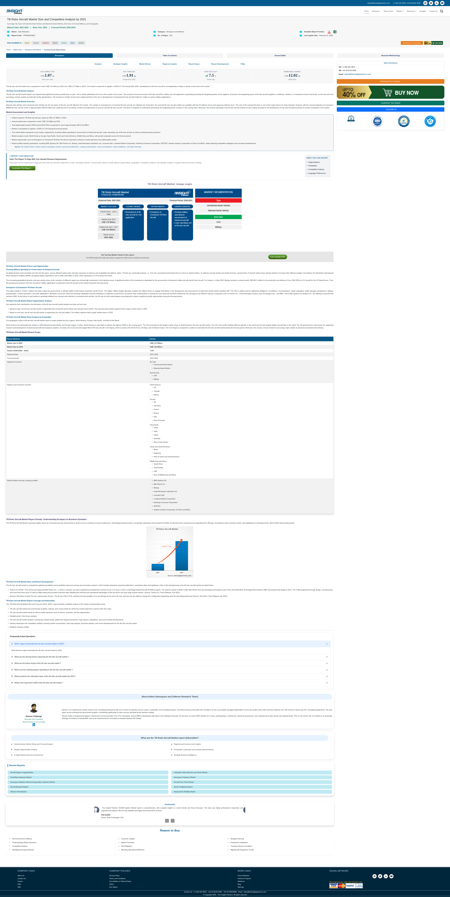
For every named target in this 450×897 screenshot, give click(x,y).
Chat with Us (391, 109)
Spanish (81, 43)
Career (20, 881)
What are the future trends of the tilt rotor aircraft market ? (36, 663)
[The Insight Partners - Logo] (15, 11)
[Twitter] (431, 3)
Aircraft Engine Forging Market (21, 772)
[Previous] (157, 821)
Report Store (388, 11)
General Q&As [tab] (280, 55)
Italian (73, 43)
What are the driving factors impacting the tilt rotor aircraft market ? (40, 657)
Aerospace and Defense (33, 50)
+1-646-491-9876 (400, 3)
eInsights (422, 11)
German (36, 43)
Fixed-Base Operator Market (21, 777)
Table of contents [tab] (170, 55)
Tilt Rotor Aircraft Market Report (54, 50)
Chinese (64, 43)
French (55, 43)
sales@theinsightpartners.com (378, 3)
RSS (19, 884)
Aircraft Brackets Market (19, 787)
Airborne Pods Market (18, 792)
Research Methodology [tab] (390, 55)
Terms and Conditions (117, 878)
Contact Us (433, 11)
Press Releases (243, 875)
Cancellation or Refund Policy (120, 881)
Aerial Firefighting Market (183, 787)
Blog (239, 884)
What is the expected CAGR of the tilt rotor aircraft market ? (37, 683)
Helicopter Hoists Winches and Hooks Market (190, 772)
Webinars (241, 881)
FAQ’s (111, 884)
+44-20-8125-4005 (413, 3)
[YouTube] (442, 3)
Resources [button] (411, 11)
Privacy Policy (114, 875)
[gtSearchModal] (441, 12)
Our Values (113, 887)
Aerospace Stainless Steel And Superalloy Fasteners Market (32, 782)
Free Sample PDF (277, 257)
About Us (21, 875)
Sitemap (241, 887)
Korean (27, 43)
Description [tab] (59, 55)
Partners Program (244, 878)
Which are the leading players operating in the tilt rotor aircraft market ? (42, 670)
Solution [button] (399, 11)
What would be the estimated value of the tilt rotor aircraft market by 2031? (43, 676)
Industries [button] (375, 11)
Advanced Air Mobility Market (184, 792)
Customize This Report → (22, 168)
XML (19, 887)
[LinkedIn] (437, 3)
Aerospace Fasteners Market (184, 777)
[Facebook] (425, 3)
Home (366, 11)
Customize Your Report (390, 103)
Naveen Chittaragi (34, 716)
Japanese (46, 43)
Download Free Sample (411, 43)
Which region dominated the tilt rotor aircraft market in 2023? (37, 644)
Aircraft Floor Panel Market (184, 782)
